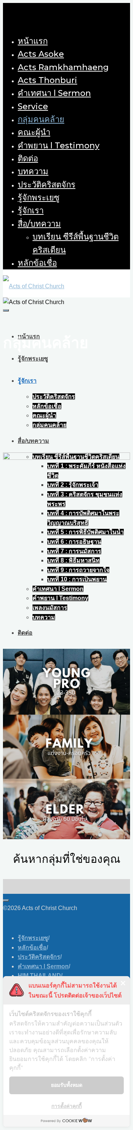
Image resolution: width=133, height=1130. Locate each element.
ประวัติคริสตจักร (39, 957)
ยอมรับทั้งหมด (66, 1085)
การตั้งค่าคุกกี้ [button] (66, 1106)
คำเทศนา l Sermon (43, 966)
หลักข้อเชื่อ (32, 947)
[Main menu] (6, 310)
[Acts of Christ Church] (33, 286)
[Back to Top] (6, 900)
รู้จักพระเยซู (33, 938)
